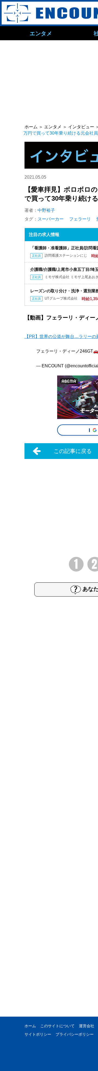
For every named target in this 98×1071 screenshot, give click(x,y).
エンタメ (41, 33)
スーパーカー (51, 219)
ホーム (30, 1026)
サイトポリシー (37, 1034)
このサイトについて (57, 1026)
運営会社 (86, 1026)
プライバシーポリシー (75, 1034)
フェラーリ (80, 219)
